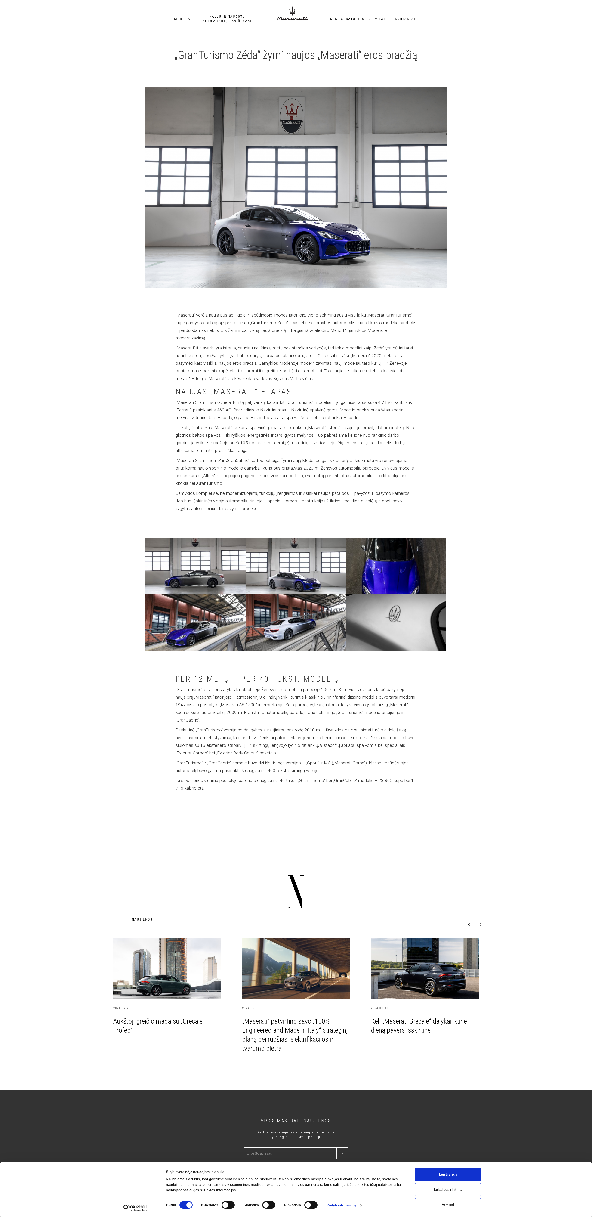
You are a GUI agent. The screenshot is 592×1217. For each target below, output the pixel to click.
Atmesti (448, 1205)
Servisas (377, 19)
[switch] (228, 1205)
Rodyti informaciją (341, 1205)
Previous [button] (469, 924)
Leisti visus (448, 1174)
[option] (167, 987)
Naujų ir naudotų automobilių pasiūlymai (227, 18)
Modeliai (183, 19)
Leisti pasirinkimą (448, 1190)
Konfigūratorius (347, 19)
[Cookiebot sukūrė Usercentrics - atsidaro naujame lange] (135, 1208)
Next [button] (480, 924)
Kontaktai (405, 19)
